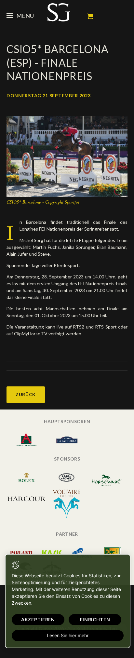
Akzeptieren (38, 619)
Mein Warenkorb (90, 16)
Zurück (26, 394)
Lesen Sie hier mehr (67, 635)
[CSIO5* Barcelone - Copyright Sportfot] (67, 155)
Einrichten (95, 619)
